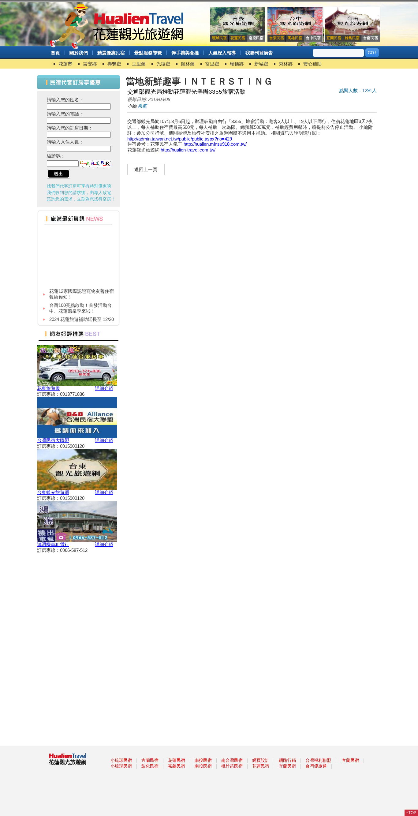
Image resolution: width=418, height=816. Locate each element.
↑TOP (411, 812)
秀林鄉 (286, 63)
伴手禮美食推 (185, 52)
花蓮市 (65, 63)
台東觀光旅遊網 (53, 492)
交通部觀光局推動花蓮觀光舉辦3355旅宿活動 (186, 91)
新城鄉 (261, 63)
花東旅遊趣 (48, 388)
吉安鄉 (90, 63)
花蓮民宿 (176, 760)
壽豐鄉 (114, 63)
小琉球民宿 (121, 760)
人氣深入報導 (222, 52)
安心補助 (312, 63)
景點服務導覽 (148, 52)
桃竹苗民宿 (232, 766)
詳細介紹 (104, 388)
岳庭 (142, 106)
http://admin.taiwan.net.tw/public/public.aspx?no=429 (179, 138)
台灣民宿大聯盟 (53, 440)
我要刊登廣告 (259, 52)
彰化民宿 (150, 766)
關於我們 (78, 52)
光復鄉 (163, 63)
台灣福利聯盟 (318, 760)
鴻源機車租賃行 (53, 544)
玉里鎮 (139, 63)
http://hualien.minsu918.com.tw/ (215, 144)
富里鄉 (212, 63)
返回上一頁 (145, 169)
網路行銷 (287, 760)
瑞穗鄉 (237, 63)
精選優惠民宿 (111, 52)
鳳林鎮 (188, 63)
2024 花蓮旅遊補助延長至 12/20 (81, 314)
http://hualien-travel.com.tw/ (188, 149)
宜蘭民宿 (150, 760)
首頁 (55, 52)
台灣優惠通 (316, 766)
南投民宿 (203, 760)
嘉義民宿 (176, 766)
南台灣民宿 (232, 760)
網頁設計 (260, 760)
